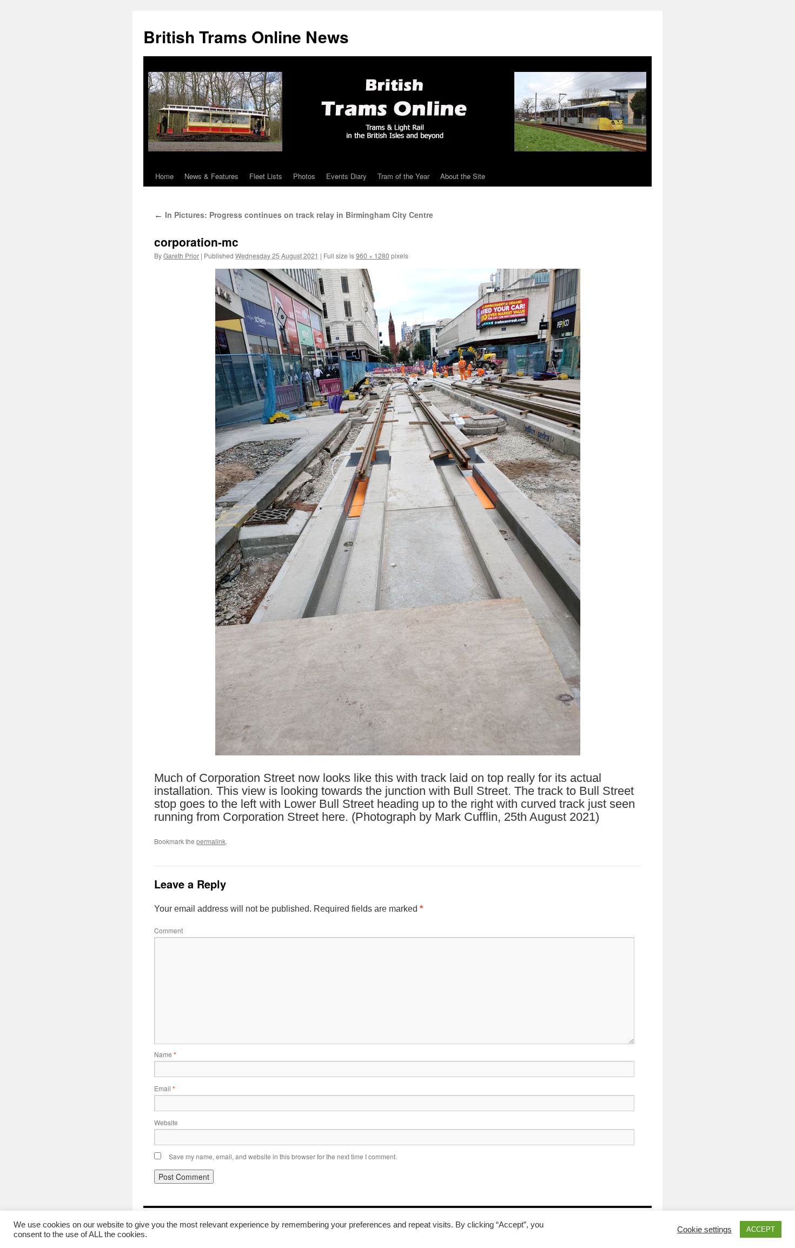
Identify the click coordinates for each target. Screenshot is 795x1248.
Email (164, 1088)
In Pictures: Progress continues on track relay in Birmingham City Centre (293, 214)
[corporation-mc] (397, 512)
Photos (304, 176)
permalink (211, 841)
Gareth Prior (181, 255)
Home (164, 176)
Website (166, 1122)
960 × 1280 (372, 255)
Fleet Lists (265, 176)
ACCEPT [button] (760, 1229)
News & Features (211, 176)
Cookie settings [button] (704, 1229)
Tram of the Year (403, 176)
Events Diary (346, 176)
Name (165, 1054)
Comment (168, 930)
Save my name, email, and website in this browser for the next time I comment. (283, 1156)
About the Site (462, 176)
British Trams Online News (246, 36)
